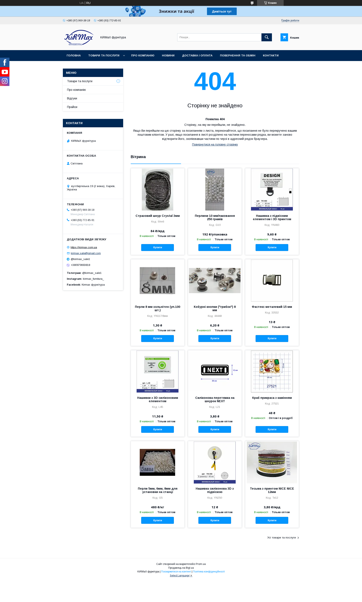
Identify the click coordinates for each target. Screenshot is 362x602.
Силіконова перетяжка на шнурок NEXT (214, 399)
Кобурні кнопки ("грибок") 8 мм (215, 308)
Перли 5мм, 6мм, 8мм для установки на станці (157, 490)
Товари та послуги (103, 55)
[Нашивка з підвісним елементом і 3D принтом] (272, 189)
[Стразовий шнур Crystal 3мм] (157, 189)
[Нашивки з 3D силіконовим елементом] (157, 371)
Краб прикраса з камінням (272, 397)
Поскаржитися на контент (176, 571)
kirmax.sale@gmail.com (86, 253)
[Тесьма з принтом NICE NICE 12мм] (272, 462)
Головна (74, 55)
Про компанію (142, 55)
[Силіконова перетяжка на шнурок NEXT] (215, 371)
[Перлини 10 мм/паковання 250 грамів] (215, 189)
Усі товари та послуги (281, 537)
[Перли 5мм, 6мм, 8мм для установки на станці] (157, 462)
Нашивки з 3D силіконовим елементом (157, 399)
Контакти (271, 55)
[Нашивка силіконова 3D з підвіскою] (215, 462)
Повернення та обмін (237, 55)
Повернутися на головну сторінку (215, 144)
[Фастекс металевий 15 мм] (272, 280)
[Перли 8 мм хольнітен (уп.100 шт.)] (157, 280)
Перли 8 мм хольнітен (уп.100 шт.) (157, 308)
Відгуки (72, 98)
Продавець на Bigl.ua (181, 567)
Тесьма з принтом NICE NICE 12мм (272, 490)
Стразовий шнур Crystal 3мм (158, 215)
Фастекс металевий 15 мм (272, 306)
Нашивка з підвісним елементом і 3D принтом (272, 217)
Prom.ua (201, 564)
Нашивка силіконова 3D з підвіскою (215, 490)
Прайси (72, 107)
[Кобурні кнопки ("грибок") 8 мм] (215, 280)
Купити (157, 247)
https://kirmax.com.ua (84, 247)
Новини (168, 55)
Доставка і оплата (197, 55)
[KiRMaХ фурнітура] (79, 44)
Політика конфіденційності (209, 571)
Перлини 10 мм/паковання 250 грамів (215, 217)
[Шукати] (266, 37)
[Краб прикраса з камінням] (272, 371)
